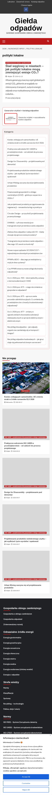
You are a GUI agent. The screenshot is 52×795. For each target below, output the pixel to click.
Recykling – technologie (13, 704)
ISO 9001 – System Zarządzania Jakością (20, 722)
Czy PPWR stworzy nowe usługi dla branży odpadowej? (25, 270)
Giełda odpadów (26, 24)
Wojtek (10, 76)
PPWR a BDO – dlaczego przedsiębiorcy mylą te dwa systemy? (24, 261)
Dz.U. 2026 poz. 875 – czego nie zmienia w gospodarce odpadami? (24, 289)
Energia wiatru (9, 659)
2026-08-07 (16, 497)
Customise (26, 783)
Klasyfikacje (8, 693)
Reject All (26, 790)
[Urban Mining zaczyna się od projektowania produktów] (26, 566)
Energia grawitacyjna (12, 643)
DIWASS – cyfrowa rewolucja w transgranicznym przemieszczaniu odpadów (25, 224)
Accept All (26, 777)
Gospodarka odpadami (12, 391)
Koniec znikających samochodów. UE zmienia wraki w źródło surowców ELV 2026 (25, 141)
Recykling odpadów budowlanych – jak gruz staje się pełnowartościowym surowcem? (25, 341)
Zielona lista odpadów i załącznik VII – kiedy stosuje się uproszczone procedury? (25, 233)
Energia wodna (9, 664)
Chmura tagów (26, 5)
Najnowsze (25, 391)
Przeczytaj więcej (12, 98)
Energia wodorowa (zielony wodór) (18, 669)
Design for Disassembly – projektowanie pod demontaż (26, 163)
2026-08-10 (16, 451)
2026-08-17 (18, 402)
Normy (6, 688)
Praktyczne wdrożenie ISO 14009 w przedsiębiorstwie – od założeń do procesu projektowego (25, 152)
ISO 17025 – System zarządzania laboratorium (22, 733)
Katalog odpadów (38, 2)
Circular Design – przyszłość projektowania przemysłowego (25, 215)
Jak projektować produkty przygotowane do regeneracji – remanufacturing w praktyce (25, 206)
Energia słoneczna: (11, 653)
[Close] (50, 735)
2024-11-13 (19, 76)
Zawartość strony (23, 2)
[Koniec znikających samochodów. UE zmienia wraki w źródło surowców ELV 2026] (26, 378)
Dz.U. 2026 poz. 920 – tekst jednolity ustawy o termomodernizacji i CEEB (25, 279)
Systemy (7, 698)
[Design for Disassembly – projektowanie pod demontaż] (26, 473)
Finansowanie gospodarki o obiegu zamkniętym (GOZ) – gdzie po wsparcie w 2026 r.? (24, 195)
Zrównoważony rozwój (13, 624)
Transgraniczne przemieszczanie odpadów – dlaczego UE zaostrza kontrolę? (25, 243)
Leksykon (11, 2)
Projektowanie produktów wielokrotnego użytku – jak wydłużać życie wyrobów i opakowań (24, 173)
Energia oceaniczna (11, 648)
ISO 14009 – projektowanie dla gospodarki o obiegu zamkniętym (25, 437)
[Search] (48, 41)
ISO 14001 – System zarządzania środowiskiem (22, 727)
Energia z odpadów (11, 675)
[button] (4, 41)
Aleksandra (9, 402)
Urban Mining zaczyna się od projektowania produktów (25, 184)
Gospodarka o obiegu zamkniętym (17, 614)
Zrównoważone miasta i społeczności (18, 63)
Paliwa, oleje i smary (11, 709)
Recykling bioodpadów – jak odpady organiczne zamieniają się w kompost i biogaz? (23, 330)
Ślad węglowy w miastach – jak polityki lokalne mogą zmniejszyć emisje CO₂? (24, 69)
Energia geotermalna (12, 637)
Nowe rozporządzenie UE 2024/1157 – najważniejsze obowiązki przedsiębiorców (24, 252)
